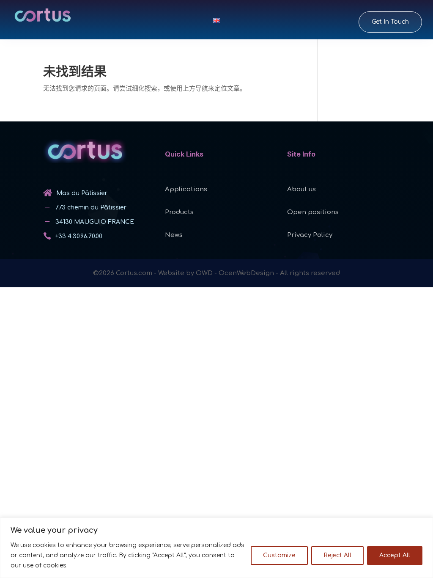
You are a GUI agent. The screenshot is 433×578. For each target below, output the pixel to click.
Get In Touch (390, 22)
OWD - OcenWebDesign (235, 273)
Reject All (337, 555)
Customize (279, 555)
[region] (216, 547)
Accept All (394, 555)
